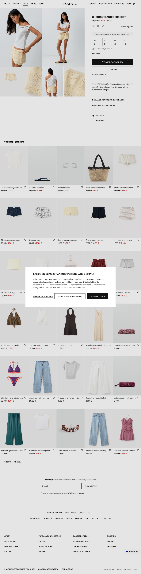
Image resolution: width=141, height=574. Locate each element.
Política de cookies (77, 287)
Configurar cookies (43, 296)
